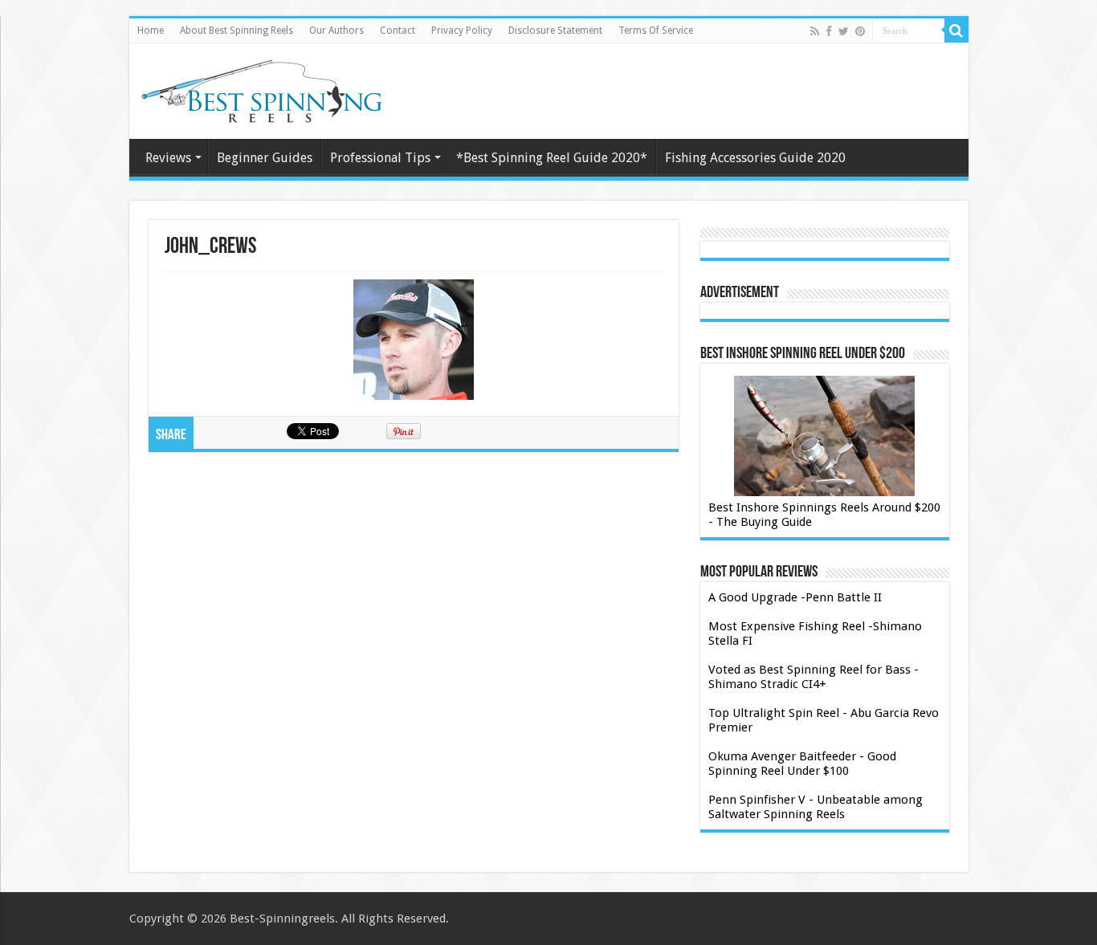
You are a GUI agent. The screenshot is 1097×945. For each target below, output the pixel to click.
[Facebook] (829, 31)
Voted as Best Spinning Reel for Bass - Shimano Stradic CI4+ (813, 676)
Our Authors (336, 30)
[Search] (956, 30)
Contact (397, 30)
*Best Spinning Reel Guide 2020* (551, 157)
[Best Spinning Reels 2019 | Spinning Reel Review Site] (261, 91)
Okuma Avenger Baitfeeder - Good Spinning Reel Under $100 (802, 763)
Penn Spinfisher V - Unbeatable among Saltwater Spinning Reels (815, 806)
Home (150, 30)
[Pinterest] (860, 31)
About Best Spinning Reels (236, 30)
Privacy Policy (461, 30)
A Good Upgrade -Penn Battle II (795, 597)
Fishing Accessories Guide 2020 (755, 157)
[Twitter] (843, 31)
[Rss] (815, 31)
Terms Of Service (655, 30)
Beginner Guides (264, 157)
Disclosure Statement (555, 30)
